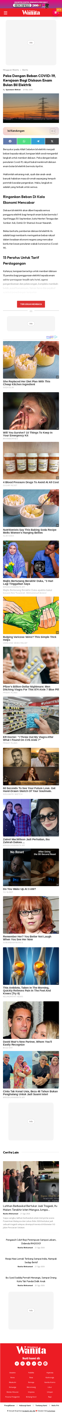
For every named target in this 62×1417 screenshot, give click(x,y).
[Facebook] (17, 1363)
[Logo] (31, 12)
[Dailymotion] (45, 1363)
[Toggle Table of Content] (51, 131)
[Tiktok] (34, 1363)
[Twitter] (28, 1363)
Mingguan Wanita (11, 70)
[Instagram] (22, 1363)
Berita (25, 70)
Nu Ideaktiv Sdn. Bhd (28, 1411)
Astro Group (51, 1411)
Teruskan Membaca (31, 304)
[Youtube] (40, 1363)
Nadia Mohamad (10, 1213)
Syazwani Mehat (13, 89)
